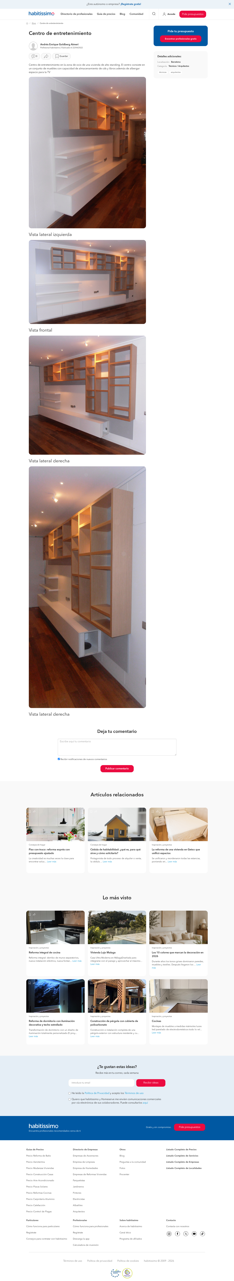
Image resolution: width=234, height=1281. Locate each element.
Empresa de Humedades (85, 1168)
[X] (186, 1234)
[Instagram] (169, 1234)
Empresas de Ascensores (85, 1156)
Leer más (51, 862)
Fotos (122, 1168)
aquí (145, 1103)
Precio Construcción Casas (39, 1174)
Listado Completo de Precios (181, 1150)
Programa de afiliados (131, 1239)
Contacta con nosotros (177, 1226)
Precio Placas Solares (37, 1187)
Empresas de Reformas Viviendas (89, 1174)
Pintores (77, 1193)
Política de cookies (128, 1261)
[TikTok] (202, 1234)
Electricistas (79, 1199)
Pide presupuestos (192, 14)
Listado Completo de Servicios (182, 1156)
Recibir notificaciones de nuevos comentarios (83, 759)
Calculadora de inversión (86, 1245)
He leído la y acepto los (108, 1093)
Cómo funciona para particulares (43, 1226)
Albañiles (77, 1205)
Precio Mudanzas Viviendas (40, 1168)
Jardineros (78, 1187)
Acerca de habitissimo (131, 1226)
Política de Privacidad (97, 1093)
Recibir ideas (150, 1083)
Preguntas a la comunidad (133, 1162)
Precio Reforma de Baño (38, 1156)
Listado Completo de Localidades (184, 1168)
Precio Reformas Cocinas (38, 1193)
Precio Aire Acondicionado (40, 1180)
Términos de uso (134, 1093)
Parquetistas (79, 1180)
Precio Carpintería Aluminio (40, 1199)
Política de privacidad (99, 1261)
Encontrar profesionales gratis (180, 39)
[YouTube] (194, 1234)
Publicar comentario (117, 768)
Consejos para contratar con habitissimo (46, 1239)
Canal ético (125, 1233)
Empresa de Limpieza (84, 1162)
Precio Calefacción (35, 1205)
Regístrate (31, 1233)
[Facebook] (177, 1234)
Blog (34, 23)
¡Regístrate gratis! (131, 4)
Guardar (64, 56)
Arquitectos (79, 1212)
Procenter (124, 1174)
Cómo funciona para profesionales (90, 1226)
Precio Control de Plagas (39, 1212)
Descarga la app (81, 1239)
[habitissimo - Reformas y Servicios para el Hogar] (41, 14)
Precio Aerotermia (35, 1162)
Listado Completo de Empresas (182, 1162)
